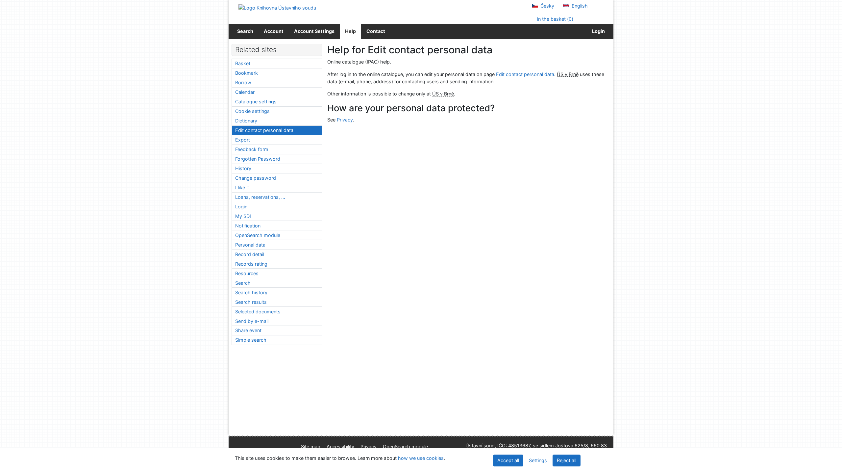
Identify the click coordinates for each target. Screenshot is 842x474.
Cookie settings (252, 111)
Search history (251, 292)
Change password (255, 178)
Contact (375, 31)
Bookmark (246, 73)
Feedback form (251, 149)
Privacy (345, 119)
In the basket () (554, 19)
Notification (247, 225)
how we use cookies (421, 458)
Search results (251, 302)
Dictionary (246, 120)
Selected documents (258, 311)
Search (245, 31)
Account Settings (314, 31)
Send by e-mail (251, 321)
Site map (310, 446)
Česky (546, 6)
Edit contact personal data (525, 74)
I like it (242, 187)
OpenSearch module (257, 235)
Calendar (245, 92)
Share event (248, 330)
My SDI (243, 216)
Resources (247, 273)
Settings (538, 460)
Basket (242, 63)
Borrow (243, 82)
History (243, 168)
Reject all (566, 460)
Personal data (250, 245)
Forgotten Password (257, 159)
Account (274, 31)
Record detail (249, 254)
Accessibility (340, 446)
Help (350, 31)
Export (242, 140)
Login (597, 31)
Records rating (251, 264)
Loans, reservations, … (260, 197)
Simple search (250, 340)
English (579, 6)
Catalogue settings (256, 101)
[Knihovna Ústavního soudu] (277, 7)
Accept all (508, 460)
